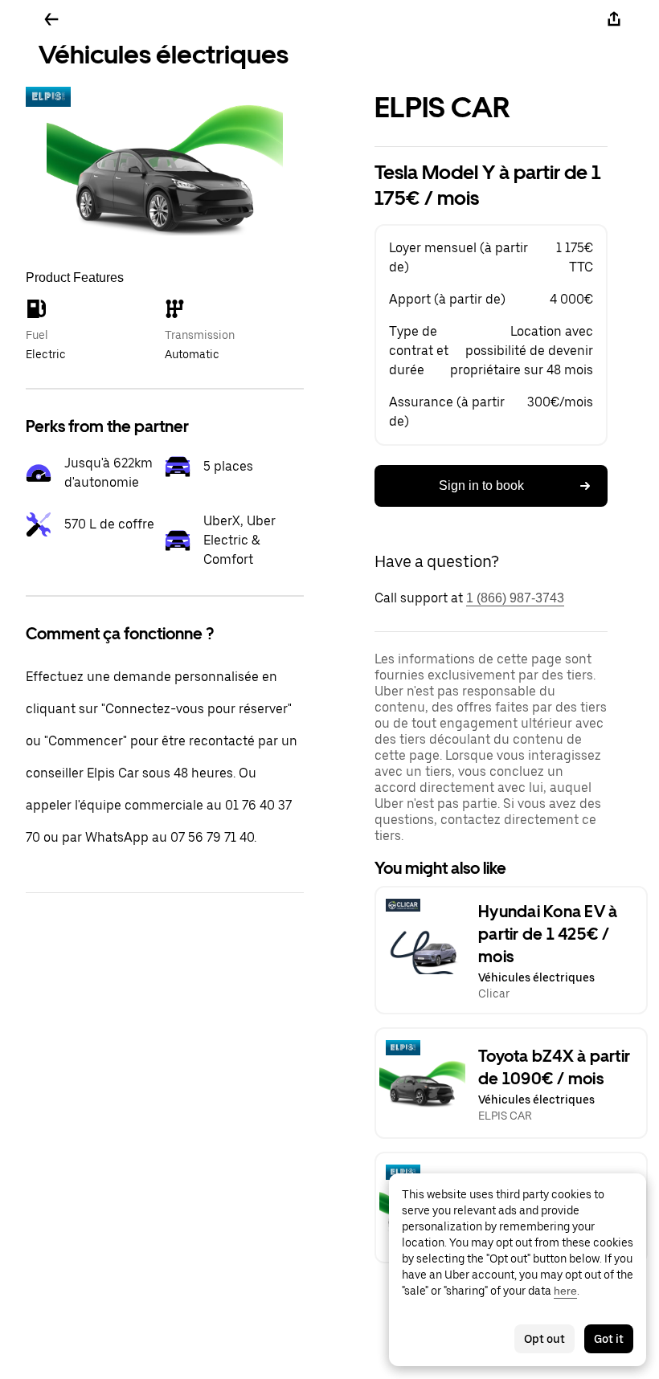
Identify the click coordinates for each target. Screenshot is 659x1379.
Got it (609, 1338)
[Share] (614, 19)
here (565, 1290)
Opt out (544, 1338)
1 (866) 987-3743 (515, 598)
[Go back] (51, 19)
